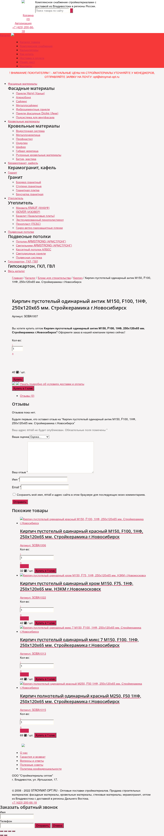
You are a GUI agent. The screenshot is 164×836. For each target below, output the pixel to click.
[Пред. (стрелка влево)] (1, 835)
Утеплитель (15, 198)
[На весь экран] (9, 831)
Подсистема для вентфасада (35, 117)
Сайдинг (21, 101)
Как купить (27, 54)
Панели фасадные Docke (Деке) (37, 113)
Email (16, 487)
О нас (24, 753)
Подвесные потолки (21, 232)
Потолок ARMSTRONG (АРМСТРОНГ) (41, 241)
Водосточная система (30, 131)
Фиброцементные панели (33, 109)
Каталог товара (30, 42)
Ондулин (22, 143)
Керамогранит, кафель (23, 163)
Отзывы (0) (27, 396)
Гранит (12, 172)
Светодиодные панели (31, 253)
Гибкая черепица (27, 151)
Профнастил (24, 139)
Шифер (21, 147)
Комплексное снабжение (36, 46)
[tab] (86, 396)
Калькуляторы (29, 50)
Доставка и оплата (32, 58)
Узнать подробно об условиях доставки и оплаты (52, 384)
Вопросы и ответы (32, 761)
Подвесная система (29, 257)
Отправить (42, 825)
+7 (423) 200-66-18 (23, 29)
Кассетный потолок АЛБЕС (33, 249)
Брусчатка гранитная (29, 194)
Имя (15, 479)
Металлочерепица (28, 135)
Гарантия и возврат (32, 757)
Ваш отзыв (20, 472)
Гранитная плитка (27, 190)
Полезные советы (31, 765)
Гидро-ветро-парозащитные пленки (39, 228)
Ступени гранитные (29, 186)
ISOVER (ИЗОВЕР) (28, 212)
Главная (17, 278)
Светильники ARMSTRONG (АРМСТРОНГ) (44, 245)
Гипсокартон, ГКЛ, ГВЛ (23, 261)
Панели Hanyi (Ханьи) (30, 93)
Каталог (5, 35)
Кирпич (78, 278)
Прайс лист (27, 62)
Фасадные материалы (22, 83)
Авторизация (23, 23)
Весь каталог (16, 271)
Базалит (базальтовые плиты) (35, 216)
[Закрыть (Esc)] (1, 831)
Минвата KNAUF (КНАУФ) (33, 208)
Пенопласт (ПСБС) (28, 224)
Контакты (26, 66)
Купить (18, 379)
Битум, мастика (26, 159)
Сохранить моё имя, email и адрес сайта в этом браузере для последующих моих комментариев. (81, 494)
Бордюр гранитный (28, 182)
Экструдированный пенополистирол (40, 220)
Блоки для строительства (54, 278)
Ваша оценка (20, 437)
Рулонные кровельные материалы (38, 155)
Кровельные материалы (24, 121)
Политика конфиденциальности (41, 769)
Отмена (57, 825)
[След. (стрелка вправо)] (5, 835)
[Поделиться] (5, 831)
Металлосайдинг (27, 105)
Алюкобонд (23, 97)
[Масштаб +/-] (13, 831)
